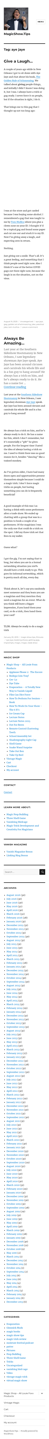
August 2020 (13, 1166)
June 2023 (12, 1038)
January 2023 (14, 1057)
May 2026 (12, 906)
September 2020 (15, 1162)
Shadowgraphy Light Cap (22, 740)
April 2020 (12, 1181)
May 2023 (12, 1042)
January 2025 (14, 966)
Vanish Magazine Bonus (20, 851)
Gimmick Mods (15, 1327)
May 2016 (12, 1253)
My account (13, 770)
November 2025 (15, 929)
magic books (13, 1331)
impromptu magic (12, 643)
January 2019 (14, 1237)
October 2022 (14, 1068)
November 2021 (15, 1109)
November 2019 (15, 1200)
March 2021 (13, 1140)
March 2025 (13, 959)
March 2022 (13, 1094)
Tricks (10, 1361)
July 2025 (12, 944)
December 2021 (15, 1106)
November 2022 (15, 1064)
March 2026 (13, 914)
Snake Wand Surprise (20, 747)
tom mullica (13, 327)
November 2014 (15, 1264)
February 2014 (14, 1294)
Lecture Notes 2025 (19, 721)
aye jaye (39, 321)
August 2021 (13, 1121)
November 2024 (15, 974)
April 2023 (12, 1045)
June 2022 (12, 1083)
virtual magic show (17, 1380)
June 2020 (12, 1173)
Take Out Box (16, 751)
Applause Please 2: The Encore (25, 672)
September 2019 (15, 1207)
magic (24, 643)
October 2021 (14, 1113)
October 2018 (14, 1249)
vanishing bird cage (17, 1369)
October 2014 (14, 1268)
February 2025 (14, 963)
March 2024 (13, 1004)
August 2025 (13, 940)
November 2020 (15, 1155)
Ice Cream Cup (16, 713)
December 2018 (15, 1241)
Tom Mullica (17, 222)
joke (34, 324)
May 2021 (12, 1132)
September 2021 (15, 1117)
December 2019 (15, 1196)
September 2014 (15, 1271)
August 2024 (13, 985)
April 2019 (12, 1226)
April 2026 (12, 910)
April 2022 (12, 1091)
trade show (32, 643)
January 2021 (13, 1147)
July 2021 (11, 1124)
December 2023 (15, 1015)
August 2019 (13, 1211)
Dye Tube (14, 683)
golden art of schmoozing (19, 324)
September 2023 (15, 1027)
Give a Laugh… (18, 61)
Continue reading (15, 387)
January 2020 (14, 1192)
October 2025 (14, 932)
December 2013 (15, 1301)
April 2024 (12, 1000)
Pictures (39, 637)
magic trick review (16, 1339)
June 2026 (12, 902)
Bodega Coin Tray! (19, 676)
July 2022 (12, 1079)
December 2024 (15, 970)
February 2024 (14, 1008)
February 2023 (14, 1053)
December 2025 (15, 925)
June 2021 (12, 1128)
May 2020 (12, 1177)
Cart (9, 762)
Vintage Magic (14, 758)
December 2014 (15, 1260)
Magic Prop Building (17, 814)
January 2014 (13, 1298)
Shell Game (15, 743)
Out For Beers (16, 724)
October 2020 (14, 1158)
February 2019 (14, 1234)
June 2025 (12, 947)
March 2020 (13, 1185)
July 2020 (12, 1170)
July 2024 (12, 989)
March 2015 (13, 1256)
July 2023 (11, 1034)
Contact (8, 792)
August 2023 (13, 1030)
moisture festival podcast (20, 1342)
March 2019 (13, 1230)
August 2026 (13, 895)
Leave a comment (30, 327)
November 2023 (15, 1019)
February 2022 (14, 1098)
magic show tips (28, 637)
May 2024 (12, 996)
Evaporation (13, 1324)
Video (10, 1373)
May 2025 (12, 951)
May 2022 (12, 1087)
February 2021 (14, 1143)
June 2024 (12, 993)
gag (5, 324)
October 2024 (14, 978)
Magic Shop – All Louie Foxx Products (19, 1394)
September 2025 (15, 936)
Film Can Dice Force (19, 694)
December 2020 (15, 1151)
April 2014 (12, 1286)
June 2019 (12, 1219)
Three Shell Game (16, 818)
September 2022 (15, 1072)
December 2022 (15, 1060)
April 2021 (12, 1136)
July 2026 (12, 899)
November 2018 (15, 1245)
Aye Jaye (30, 402)
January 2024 (14, 1011)
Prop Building (14, 1354)
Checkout (12, 766)
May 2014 (12, 1283)
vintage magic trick (17, 1376)
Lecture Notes (16, 717)
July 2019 (11, 1215)
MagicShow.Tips (17, 34)
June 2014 (12, 1279)
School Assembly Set (20, 736)
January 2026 (14, 921)
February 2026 (14, 917)
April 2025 (12, 955)
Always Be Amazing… (14, 340)
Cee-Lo (13, 679)
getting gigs (33, 640)
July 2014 (11, 1275)
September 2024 (15, 981)
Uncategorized (26, 321)
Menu (41, 22)
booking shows (21, 640)
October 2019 (14, 1204)
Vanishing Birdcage (17, 822)
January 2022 (14, 1102)
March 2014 (13, 1290)
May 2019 (12, 1222)
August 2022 (13, 1076)
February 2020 (14, 1188)
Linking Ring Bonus (17, 855)
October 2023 (14, 1023)
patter (10, 1346)
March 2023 (13, 1049)
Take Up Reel (16, 755)
